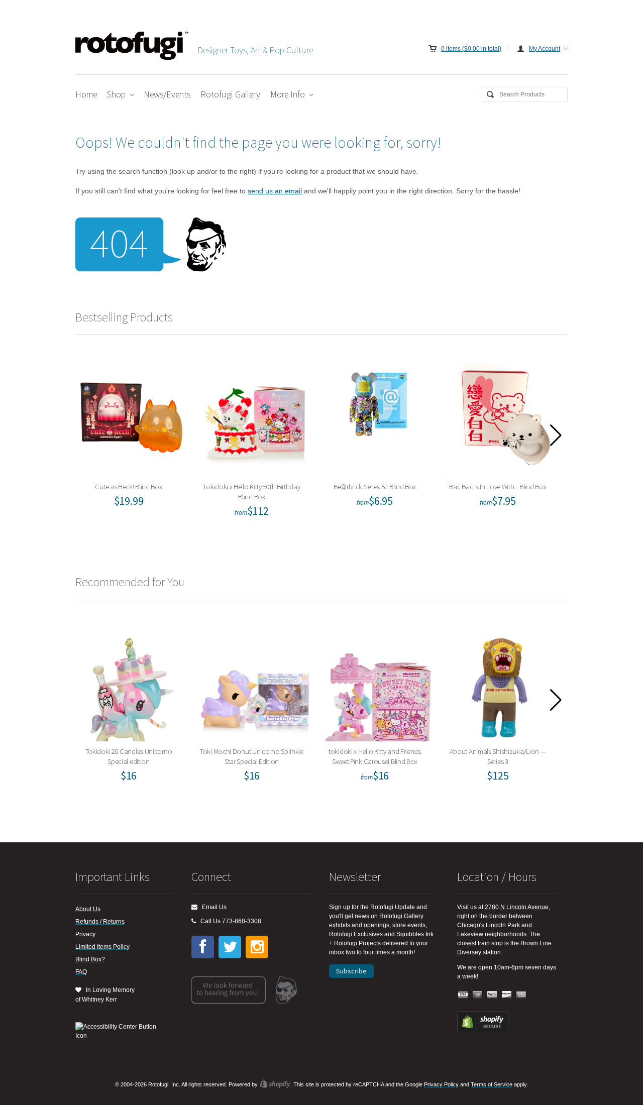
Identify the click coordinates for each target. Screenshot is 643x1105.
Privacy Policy (441, 1084)
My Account (544, 48)
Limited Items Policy (102, 946)
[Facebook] (202, 947)
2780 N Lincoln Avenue (517, 907)
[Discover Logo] (507, 995)
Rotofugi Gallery (230, 94)
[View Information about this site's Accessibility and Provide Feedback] (119, 1031)
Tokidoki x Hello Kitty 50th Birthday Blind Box (255, 418)
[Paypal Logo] (492, 995)
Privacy (85, 934)
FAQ (81, 971)
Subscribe (351, 970)
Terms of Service (491, 1084)
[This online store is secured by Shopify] (482, 1031)
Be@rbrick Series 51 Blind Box (378, 417)
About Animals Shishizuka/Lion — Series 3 (501, 682)
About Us (87, 909)
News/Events (167, 94)
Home (86, 94)
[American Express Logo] (521, 995)
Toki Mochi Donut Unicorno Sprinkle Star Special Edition (255, 682)
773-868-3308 (241, 921)
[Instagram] (257, 947)
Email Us (212, 907)
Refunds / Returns (100, 921)
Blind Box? (90, 959)
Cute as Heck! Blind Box (132, 417)
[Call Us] (193, 921)
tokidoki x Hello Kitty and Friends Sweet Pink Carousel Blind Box (378, 682)
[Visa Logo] (463, 995)
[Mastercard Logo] (478, 995)
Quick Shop (138, 439)
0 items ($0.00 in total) (471, 48)
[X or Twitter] (230, 947)
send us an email (275, 191)
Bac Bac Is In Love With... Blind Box (501, 417)
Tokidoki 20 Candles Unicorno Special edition (132, 682)
